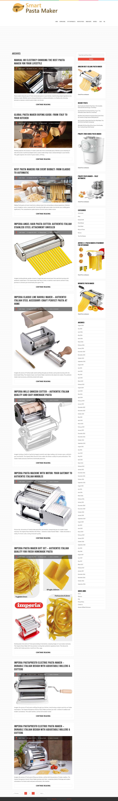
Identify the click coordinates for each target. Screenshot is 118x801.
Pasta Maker (80, 226)
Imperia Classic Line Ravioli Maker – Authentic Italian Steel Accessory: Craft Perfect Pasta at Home (40, 300)
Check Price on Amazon (83, 94)
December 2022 (81, 433)
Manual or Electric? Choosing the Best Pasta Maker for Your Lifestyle (39, 61)
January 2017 (81, 571)
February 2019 (81, 535)
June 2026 (80, 332)
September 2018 (81, 545)
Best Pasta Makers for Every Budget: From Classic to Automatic (42, 170)
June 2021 (80, 492)
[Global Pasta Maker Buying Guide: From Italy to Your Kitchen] (43, 134)
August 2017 (81, 554)
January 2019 (81, 538)
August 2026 (81, 325)
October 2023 (81, 414)
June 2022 (80, 453)
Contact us (80, 604)
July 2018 (80, 548)
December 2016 (81, 574)
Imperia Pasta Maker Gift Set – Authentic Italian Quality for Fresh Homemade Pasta (41, 549)
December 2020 (81, 505)
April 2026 (80, 338)
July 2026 (80, 328)
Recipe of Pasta (80, 21)
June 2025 (80, 371)
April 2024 (80, 397)
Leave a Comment (54, 68)
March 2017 (80, 564)
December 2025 (81, 351)
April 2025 (80, 378)
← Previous (16, 793)
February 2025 (81, 384)
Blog (101, 21)
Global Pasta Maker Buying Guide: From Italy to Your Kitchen (40, 116)
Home (56, 21)
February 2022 (81, 466)
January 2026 (81, 348)
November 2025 (81, 355)
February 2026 (81, 345)
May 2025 (80, 374)
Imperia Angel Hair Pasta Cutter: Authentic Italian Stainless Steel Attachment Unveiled (43, 225)
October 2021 (81, 479)
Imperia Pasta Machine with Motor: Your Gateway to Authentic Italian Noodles (43, 474)
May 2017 (80, 561)
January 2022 (81, 469)
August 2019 (81, 522)
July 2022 (80, 450)
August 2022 (81, 446)
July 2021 (80, 489)
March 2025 (80, 381)
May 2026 (80, 335)
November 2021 (81, 476)
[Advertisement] (59, 38)
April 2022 (80, 459)
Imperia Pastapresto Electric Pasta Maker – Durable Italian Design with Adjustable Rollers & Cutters (42, 666)
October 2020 (81, 512)
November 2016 (81, 577)
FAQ (104, 21)
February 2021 (81, 499)
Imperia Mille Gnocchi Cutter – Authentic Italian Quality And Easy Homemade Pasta (41, 393)
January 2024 (81, 404)
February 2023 (81, 427)
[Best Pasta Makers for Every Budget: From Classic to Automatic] (43, 189)
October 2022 (81, 440)
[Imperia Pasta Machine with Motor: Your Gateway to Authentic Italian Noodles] (43, 503)
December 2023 (81, 407)
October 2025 (81, 358)
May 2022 (80, 456)
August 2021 (81, 486)
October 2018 (81, 541)
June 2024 (80, 391)
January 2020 (81, 515)
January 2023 (81, 430)
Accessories (80, 213)
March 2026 (80, 342)
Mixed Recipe (88, 21)
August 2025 (81, 364)
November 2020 (81, 509)
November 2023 (81, 410)
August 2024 (81, 387)
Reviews (95, 21)
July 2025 (80, 368)
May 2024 (80, 394)
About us (80, 596)
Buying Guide (62, 21)
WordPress (69, 799)
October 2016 (81, 581)
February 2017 (81, 567)
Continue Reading (47, 104)
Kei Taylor (22, 68)
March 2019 (80, 531)
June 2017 (80, 558)
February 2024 (81, 400)
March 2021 (80, 495)
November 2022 (81, 436)
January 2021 (81, 502)
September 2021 (81, 482)
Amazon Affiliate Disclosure (84, 607)
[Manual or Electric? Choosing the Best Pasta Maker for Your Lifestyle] (43, 80)
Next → (42, 793)
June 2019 (80, 528)
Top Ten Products (71, 21)
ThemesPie (54, 799)
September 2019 (81, 518)
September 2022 (81, 443)
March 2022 (80, 463)
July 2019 (80, 525)
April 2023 (80, 420)
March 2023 (80, 423)
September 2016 (81, 584)
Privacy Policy (81, 602)
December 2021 (81, 472)
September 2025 (81, 361)
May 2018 (80, 551)
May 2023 (80, 417)
